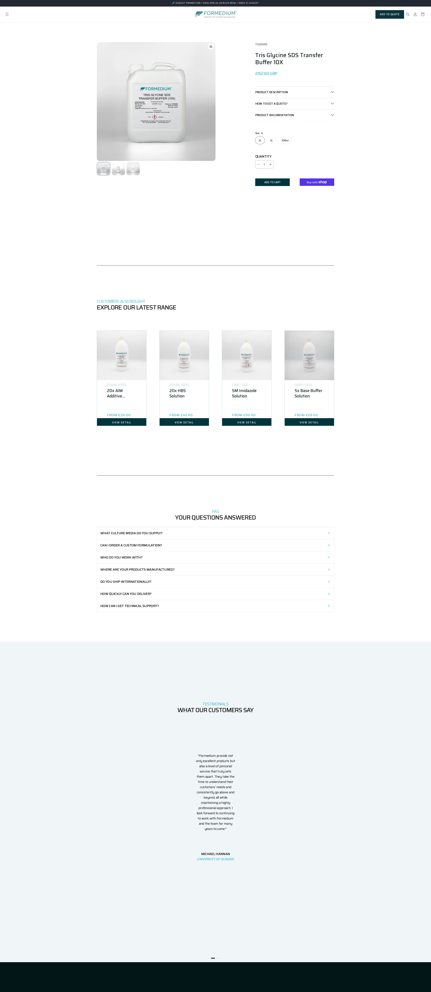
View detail (121, 423)
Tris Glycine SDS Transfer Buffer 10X (289, 59)
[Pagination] (104, 168)
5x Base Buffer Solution (308, 393)
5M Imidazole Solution (244, 393)
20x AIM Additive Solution (115, 393)
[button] (7, 14)
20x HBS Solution (177, 393)
